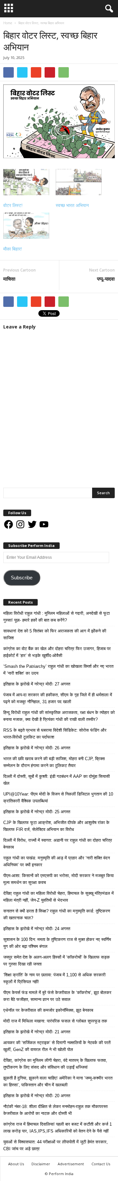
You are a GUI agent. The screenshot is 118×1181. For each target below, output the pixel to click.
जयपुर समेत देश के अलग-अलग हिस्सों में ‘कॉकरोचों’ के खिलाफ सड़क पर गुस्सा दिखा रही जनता (56, 960)
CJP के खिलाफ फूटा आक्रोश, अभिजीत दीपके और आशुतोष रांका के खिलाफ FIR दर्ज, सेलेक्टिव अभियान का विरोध (56, 826)
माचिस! (9, 278)
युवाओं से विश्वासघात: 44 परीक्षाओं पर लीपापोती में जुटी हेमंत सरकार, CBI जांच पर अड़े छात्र (55, 1145)
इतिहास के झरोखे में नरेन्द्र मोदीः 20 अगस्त (36, 1095)
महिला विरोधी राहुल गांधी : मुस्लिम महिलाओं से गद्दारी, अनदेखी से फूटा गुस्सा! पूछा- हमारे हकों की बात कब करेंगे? (56, 617)
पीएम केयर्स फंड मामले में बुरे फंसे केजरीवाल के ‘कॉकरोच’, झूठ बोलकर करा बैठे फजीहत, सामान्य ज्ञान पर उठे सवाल (57, 996)
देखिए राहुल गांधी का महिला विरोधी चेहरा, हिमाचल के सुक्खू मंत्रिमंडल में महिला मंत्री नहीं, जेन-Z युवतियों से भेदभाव (58, 897)
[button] (108, 9)
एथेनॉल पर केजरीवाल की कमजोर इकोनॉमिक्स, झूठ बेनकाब (48, 1010)
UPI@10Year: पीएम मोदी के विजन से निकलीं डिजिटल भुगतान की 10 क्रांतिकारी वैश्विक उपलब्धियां (58, 797)
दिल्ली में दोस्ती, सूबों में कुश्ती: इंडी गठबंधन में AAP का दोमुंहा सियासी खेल (56, 780)
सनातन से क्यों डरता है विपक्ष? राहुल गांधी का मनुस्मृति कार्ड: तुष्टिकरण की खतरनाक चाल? (56, 914)
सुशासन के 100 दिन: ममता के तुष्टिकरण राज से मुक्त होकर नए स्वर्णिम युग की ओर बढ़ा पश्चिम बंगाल (57, 943)
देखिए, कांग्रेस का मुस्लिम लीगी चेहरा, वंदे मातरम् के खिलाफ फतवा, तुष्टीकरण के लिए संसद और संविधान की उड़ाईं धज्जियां (55, 1064)
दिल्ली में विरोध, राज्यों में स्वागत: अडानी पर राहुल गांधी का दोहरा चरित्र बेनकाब (57, 844)
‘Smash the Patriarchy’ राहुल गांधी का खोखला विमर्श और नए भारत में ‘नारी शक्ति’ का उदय (58, 670)
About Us (16, 1163)
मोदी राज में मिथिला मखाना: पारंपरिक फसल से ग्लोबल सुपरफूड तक (55, 1021)
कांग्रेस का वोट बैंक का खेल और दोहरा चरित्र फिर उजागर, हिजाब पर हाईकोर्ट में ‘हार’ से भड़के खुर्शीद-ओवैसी (57, 652)
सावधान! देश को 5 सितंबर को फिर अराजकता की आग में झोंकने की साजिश (54, 634)
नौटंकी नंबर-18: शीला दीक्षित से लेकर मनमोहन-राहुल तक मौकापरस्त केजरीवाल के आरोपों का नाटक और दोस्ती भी (55, 1110)
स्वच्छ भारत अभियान (72, 205)
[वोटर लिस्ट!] (26, 182)
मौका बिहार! (12, 249)
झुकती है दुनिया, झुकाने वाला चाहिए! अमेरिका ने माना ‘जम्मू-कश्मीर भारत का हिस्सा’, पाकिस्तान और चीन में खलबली (57, 1081)
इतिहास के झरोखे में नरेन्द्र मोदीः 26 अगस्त (36, 747)
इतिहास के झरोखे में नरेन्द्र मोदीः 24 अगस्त (36, 928)
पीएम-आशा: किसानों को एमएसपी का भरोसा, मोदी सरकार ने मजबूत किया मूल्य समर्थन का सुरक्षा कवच (58, 879)
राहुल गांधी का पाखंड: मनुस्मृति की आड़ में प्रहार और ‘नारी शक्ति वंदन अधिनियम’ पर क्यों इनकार (56, 861)
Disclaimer (40, 1163)
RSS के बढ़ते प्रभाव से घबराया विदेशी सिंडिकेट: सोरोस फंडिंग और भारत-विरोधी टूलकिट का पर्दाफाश (55, 734)
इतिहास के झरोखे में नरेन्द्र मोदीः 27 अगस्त (36, 684)
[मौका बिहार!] (26, 226)
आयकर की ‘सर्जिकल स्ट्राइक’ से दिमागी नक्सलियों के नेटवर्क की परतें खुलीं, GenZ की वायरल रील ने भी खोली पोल (56, 1046)
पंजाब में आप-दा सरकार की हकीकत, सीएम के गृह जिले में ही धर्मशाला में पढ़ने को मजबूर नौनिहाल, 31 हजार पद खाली (57, 698)
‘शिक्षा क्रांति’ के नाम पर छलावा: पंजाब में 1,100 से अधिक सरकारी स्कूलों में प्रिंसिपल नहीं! (54, 978)
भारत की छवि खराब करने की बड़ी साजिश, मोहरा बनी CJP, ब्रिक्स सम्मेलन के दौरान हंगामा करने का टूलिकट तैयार (54, 762)
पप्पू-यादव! (106, 278)
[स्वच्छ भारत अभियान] (79, 182)
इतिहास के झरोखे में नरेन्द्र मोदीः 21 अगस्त (36, 1031)
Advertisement (71, 1163)
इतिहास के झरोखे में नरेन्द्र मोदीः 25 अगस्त (36, 811)
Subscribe (21, 577)
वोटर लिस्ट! (13, 205)
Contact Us (100, 1163)
